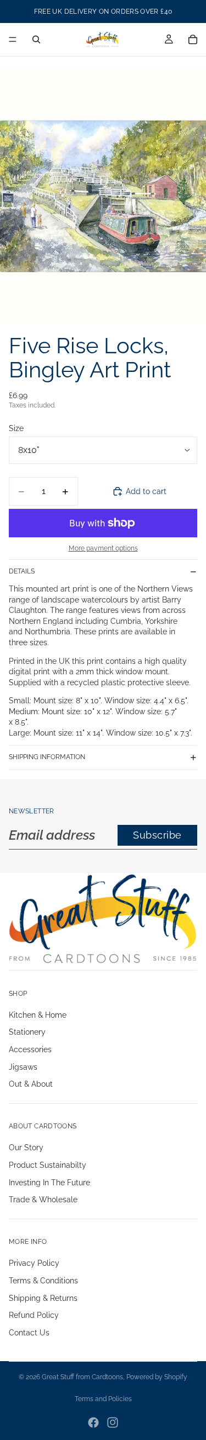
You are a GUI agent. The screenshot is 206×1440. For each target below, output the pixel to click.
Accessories (30, 1049)
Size (16, 428)
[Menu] (12, 39)
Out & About (31, 1084)
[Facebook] (93, 1422)
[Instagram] (112, 1422)
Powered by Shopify (156, 1377)
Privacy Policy (34, 1263)
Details (22, 571)
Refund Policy (34, 1315)
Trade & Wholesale (43, 1199)
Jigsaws (23, 1067)
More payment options (103, 548)
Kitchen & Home (37, 1015)
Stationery (27, 1032)
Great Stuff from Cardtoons (82, 1377)
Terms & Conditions (43, 1280)
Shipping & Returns (43, 1297)
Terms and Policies (103, 1399)
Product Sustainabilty (47, 1165)
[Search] (36, 39)
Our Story (26, 1147)
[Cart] (193, 39)
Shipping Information (47, 757)
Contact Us (29, 1332)
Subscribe (157, 835)
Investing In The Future (49, 1182)
